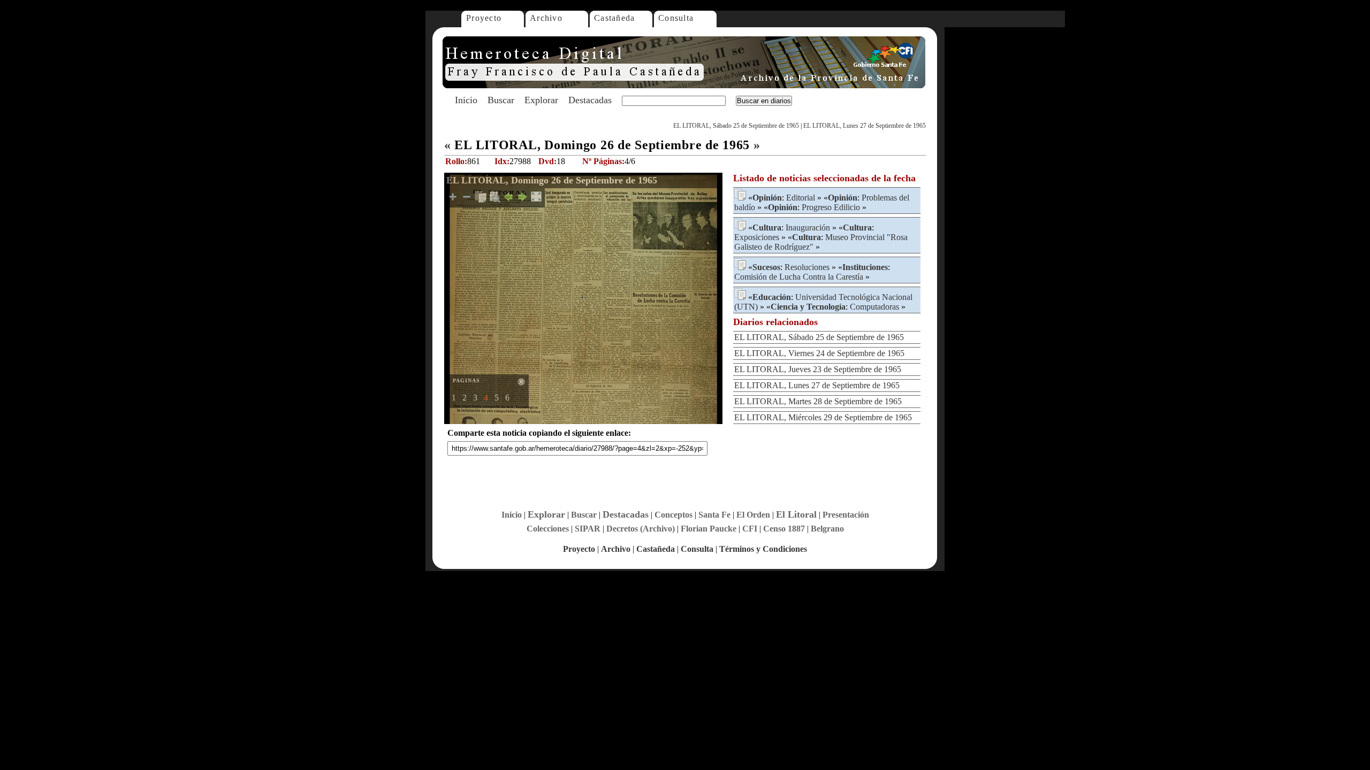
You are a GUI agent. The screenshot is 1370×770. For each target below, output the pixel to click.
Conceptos (673, 514)
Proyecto (483, 17)
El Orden (753, 514)
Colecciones (548, 528)
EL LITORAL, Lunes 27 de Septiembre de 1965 (864, 125)
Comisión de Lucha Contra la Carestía (798, 276)
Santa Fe (714, 514)
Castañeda (614, 17)
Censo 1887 (784, 528)
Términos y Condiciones (763, 548)
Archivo (546, 17)
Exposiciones (756, 237)
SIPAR (587, 528)
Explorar (541, 100)
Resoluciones (807, 267)
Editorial (800, 197)
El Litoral (796, 514)
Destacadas (590, 100)
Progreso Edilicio (831, 207)
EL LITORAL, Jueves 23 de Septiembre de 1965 (817, 369)
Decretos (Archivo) (640, 528)
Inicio (466, 100)
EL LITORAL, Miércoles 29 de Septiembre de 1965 (823, 417)
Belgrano (827, 528)
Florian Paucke (708, 528)
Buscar (501, 100)
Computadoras (874, 306)
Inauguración (808, 227)
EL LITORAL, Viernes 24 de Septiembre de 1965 (819, 353)
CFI (749, 528)
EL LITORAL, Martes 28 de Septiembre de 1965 (818, 401)
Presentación (846, 514)
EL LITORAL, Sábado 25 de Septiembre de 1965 (736, 125)
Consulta (676, 17)
